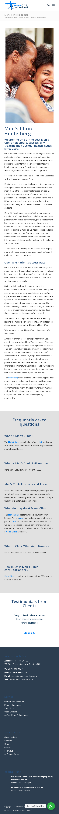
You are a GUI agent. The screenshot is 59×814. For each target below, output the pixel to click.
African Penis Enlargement (16, 715)
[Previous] (10, 617)
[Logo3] (24, 5)
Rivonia (7, 744)
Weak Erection (10, 711)
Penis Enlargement (12, 705)
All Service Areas (11, 754)
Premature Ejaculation (14, 701)
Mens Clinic (9, 576)
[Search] (47, 5)
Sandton (8, 740)
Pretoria (8, 747)
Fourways (8, 750)
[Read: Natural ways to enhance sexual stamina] (6, 788)
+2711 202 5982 (15, 669)
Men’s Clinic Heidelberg (16, 14)
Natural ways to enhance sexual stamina (27, 787)
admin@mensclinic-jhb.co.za (24, 676)
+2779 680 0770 (19, 672)
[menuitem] (47, 5)
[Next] (48, 617)
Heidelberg (13, 377)
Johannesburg (10, 737)
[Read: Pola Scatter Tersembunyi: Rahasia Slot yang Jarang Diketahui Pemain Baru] (6, 778)
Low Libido (9, 708)
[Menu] (53, 5)
